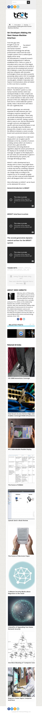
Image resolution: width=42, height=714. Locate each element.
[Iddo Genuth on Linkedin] (24, 319)
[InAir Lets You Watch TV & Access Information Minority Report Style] (30, 333)
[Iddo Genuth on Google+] (21, 319)
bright (20, 268)
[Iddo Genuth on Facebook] (18, 319)
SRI (28, 270)
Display (26, 25)
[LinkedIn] (17, 6)
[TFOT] (21, 15)
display (27, 268)
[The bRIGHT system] (22, 46)
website (23, 184)
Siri (24, 270)
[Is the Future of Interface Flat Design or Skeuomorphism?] (21, 333)
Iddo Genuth (20, 290)
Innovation (17, 25)
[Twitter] (11, 6)
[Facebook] (8, 6)
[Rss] (14, 6)
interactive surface (14, 270)
